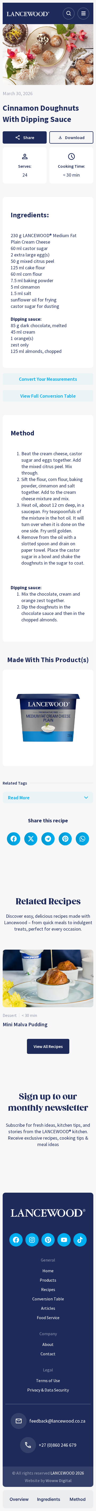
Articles (48, 1308)
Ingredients (48, 1499)
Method (78, 1499)
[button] (13, 839)
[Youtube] (64, 1240)
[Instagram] (32, 1240)
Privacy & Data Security (48, 1390)
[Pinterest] (48, 1240)
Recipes (48, 1289)
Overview (19, 1499)
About (48, 1344)
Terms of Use (48, 1380)
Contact (48, 1353)
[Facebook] (16, 1240)
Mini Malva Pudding (25, 1024)
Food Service (48, 1317)
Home (48, 1270)
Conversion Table (48, 1298)
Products (48, 1280)
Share (28, 137)
